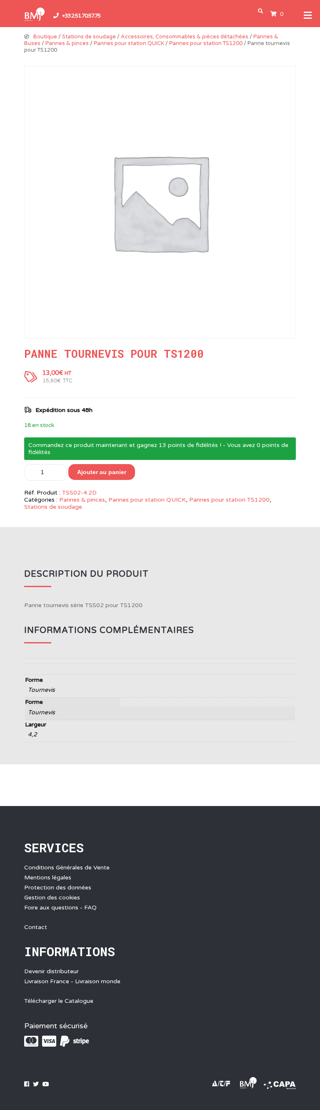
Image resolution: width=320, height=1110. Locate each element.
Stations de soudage (89, 36)
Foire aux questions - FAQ (60, 907)
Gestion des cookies (52, 897)
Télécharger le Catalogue (58, 1001)
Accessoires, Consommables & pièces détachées (184, 36)
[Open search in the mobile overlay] (262, 11)
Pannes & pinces (67, 43)
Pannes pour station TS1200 (205, 43)
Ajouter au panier (101, 472)
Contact (35, 927)
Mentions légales (47, 877)
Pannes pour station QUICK (129, 43)
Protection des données (57, 887)
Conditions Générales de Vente (67, 867)
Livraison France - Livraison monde (72, 981)
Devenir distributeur (51, 971)
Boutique (45, 36)
